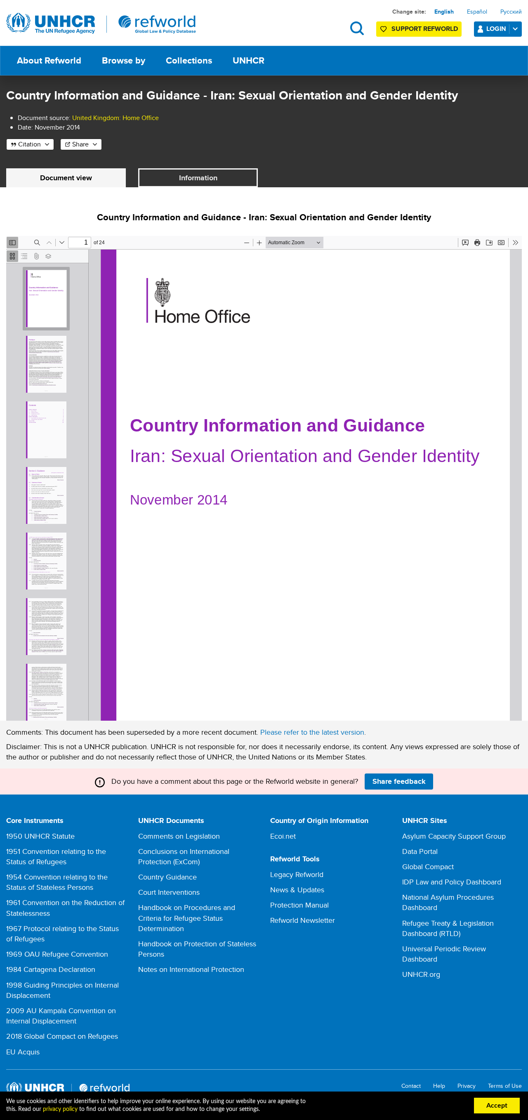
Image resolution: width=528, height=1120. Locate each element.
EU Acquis (23, 1052)
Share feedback (399, 781)
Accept (496, 1105)
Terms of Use (505, 1086)
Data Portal (420, 851)
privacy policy (60, 1109)
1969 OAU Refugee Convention (57, 954)
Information (198, 177)
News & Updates (297, 889)
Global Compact (428, 866)
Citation (29, 144)
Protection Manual (299, 905)
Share (80, 144)
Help (439, 1086)
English (444, 11)
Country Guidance (167, 877)
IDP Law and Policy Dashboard (451, 882)
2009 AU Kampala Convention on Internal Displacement (61, 1015)
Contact (411, 1086)
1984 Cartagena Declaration (50, 969)
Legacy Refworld (296, 874)
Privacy (466, 1086)
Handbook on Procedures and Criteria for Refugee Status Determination (186, 917)
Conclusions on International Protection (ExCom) (183, 856)
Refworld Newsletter (302, 920)
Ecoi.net (283, 836)
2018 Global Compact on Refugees (62, 1036)
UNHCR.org (421, 974)
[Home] (101, 23)
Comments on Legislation (179, 836)
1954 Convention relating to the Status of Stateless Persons (57, 882)
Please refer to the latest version (312, 732)
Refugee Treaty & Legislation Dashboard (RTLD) (448, 928)
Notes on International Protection (191, 969)
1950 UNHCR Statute (40, 836)
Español (477, 11)
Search (357, 28)
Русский (511, 11)
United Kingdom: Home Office (115, 118)
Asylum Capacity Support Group (454, 836)
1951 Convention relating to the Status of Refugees (56, 856)
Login (496, 28)
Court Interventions (169, 892)
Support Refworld (424, 28)
